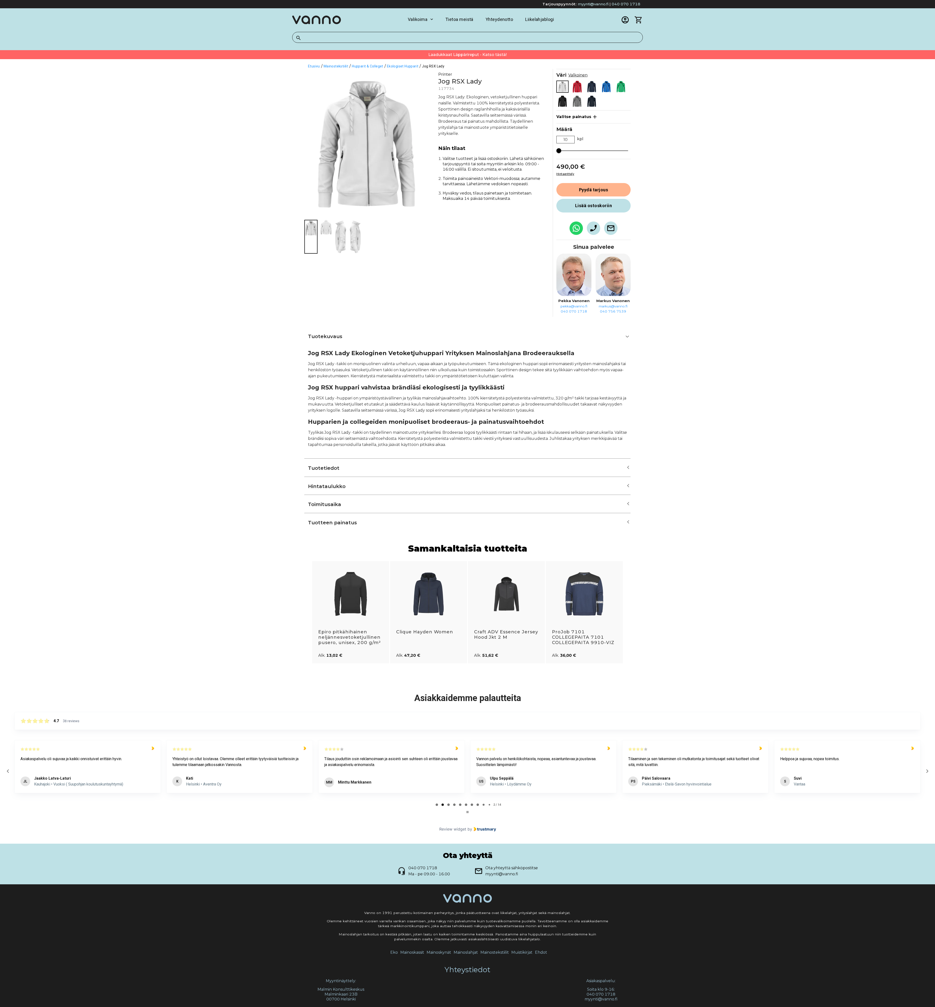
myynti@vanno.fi (593, 4)
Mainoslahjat (466, 952)
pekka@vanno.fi (574, 306)
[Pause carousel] (467, 812)
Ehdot (541, 952)
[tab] (437, 805)
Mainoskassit (412, 952)
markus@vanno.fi (613, 306)
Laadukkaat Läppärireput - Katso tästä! (467, 54)
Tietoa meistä (459, 19)
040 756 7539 (613, 311)
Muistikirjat (522, 952)
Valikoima (417, 19)
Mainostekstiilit (494, 952)
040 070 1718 (626, 4)
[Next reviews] (927, 771)
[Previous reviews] (7, 771)
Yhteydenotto (499, 19)
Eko (394, 952)
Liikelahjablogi (539, 19)
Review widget (452, 829)
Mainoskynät (439, 952)
